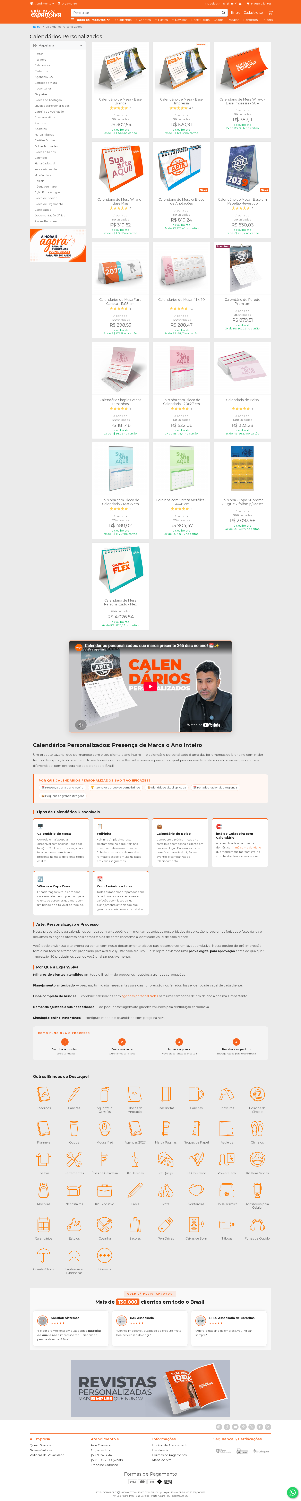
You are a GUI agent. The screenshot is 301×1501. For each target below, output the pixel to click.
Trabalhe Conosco (104, 1465)
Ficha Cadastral (45, 163)
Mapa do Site (162, 1460)
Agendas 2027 (44, 76)
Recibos (40, 123)
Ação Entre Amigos (47, 192)
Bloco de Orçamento (49, 204)
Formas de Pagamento (169, 1455)
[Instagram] (224, 3)
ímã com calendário (247, 847)
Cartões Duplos (45, 140)
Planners (40, 59)
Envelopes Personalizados (52, 105)
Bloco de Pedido (46, 198)
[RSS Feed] (240, 3)
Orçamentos (100, 1450)
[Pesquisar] (224, 13)
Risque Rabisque (46, 221)
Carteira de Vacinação (49, 111)
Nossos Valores (41, 1450)
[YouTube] (232, 3)
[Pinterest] (236, 3)
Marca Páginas (44, 134)
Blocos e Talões (45, 152)
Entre (235, 13)
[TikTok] (228, 3)
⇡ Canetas (143, 20)
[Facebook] (260, 1427)
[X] (251, 1427)
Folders (267, 20)
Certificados (43, 209)
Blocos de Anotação (48, 100)
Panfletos (250, 20)
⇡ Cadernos (122, 20)
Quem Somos (40, 1445)
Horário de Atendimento (170, 1445)
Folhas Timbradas (46, 146)
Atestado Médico (46, 117)
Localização (160, 1450)
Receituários (200, 20)
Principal (35, 26)
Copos (218, 20)
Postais (39, 180)
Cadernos (41, 71)
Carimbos (41, 157)
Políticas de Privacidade (47, 1455)
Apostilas (40, 128)
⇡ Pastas (161, 20)
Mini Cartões (43, 175)
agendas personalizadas (140, 996)
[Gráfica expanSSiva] (46, 14)
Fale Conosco (101, 1445)
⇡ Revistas (179, 20)
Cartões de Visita (46, 82)
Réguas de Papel (46, 186)
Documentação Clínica (50, 215)
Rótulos (233, 20)
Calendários (42, 65)
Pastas (39, 53)
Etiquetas (41, 94)
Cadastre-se (253, 13)
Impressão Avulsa (46, 169)
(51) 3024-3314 (101, 1455)
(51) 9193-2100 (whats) (107, 1460)
